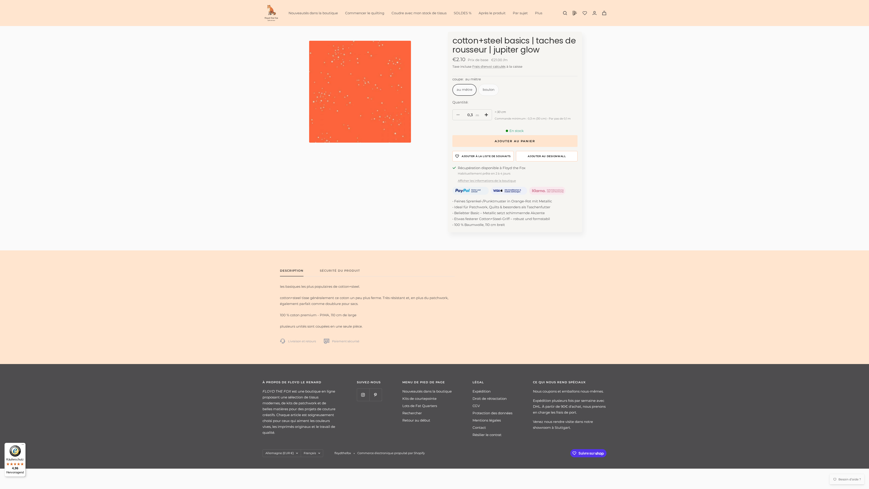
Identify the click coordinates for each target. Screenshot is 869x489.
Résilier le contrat (487, 435)
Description (291, 270)
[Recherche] (565, 13)
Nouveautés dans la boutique (313, 13)
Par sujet (520, 13)
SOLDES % (462, 13)
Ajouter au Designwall (547, 156)
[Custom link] (575, 13)
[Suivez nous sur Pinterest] (375, 394)
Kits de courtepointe (419, 398)
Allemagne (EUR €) (279, 453)
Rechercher (412, 413)
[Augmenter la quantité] (486, 115)
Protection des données (492, 413)
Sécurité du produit (340, 270)
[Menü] (23, 445)
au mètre (464, 89)
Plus (538, 13)
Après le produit (492, 13)
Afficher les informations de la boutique (487, 180)
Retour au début (416, 420)
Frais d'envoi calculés (489, 67)
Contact (479, 427)
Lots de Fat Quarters (419, 406)
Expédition (482, 391)
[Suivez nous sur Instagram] (363, 394)
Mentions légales (487, 420)
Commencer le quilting (364, 13)
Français (310, 453)
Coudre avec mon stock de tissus (419, 13)
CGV (476, 406)
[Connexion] (594, 13)
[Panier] (604, 13)
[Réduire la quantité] (458, 115)
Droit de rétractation (490, 398)
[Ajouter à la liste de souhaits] (483, 156)
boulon (488, 89)
